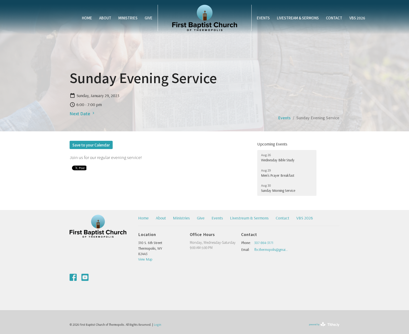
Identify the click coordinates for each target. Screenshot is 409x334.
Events (263, 17)
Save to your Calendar (91, 144)
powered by (321, 328)
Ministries (128, 17)
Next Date (80, 113)
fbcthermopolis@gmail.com (271, 249)
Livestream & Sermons (298, 17)
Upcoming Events (272, 144)
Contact (334, 17)
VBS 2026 (357, 17)
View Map (145, 259)
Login (157, 324)
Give (148, 17)
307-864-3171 (263, 242)
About (105, 17)
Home (87, 17)
